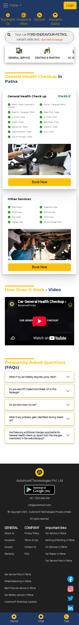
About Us (9, 533)
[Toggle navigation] (5, 5)
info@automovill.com (39, 505)
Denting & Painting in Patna (60, 540)
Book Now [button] (39, 182)
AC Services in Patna (56, 547)
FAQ (27, 553)
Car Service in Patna (55, 533)
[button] (39, 37)
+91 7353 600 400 (39, 498)
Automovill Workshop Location (20, 601)
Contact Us (30, 547)
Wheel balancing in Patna (17, 581)
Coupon (8, 547)
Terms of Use (31, 540)
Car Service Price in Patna (58, 560)
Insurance (9, 540)
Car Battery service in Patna (18, 595)
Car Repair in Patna (55, 553)
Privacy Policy (32, 533)
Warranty (9, 553)
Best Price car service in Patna (20, 588)
